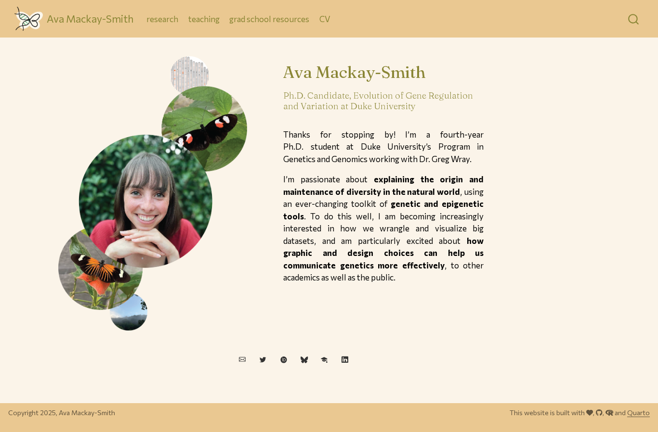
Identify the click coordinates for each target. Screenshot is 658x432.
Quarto (638, 412)
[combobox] (634, 19)
